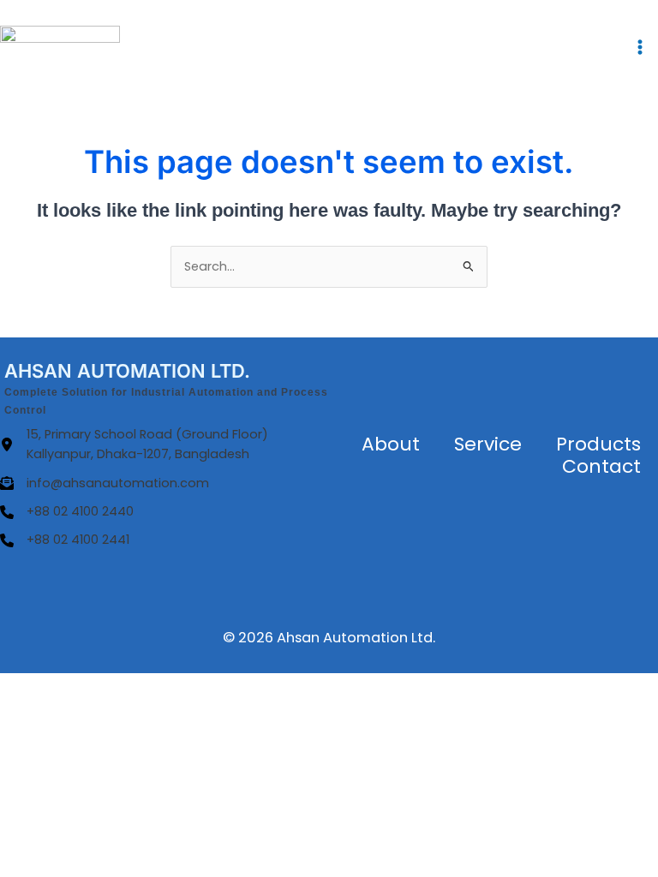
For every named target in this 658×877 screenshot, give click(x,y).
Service (488, 444)
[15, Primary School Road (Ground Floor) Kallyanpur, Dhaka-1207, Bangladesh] (164, 445)
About (391, 444)
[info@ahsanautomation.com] (104, 483)
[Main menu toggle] (640, 47)
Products (598, 444)
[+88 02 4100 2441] (64, 540)
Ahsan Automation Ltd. (356, 637)
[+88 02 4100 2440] (67, 512)
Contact (601, 466)
